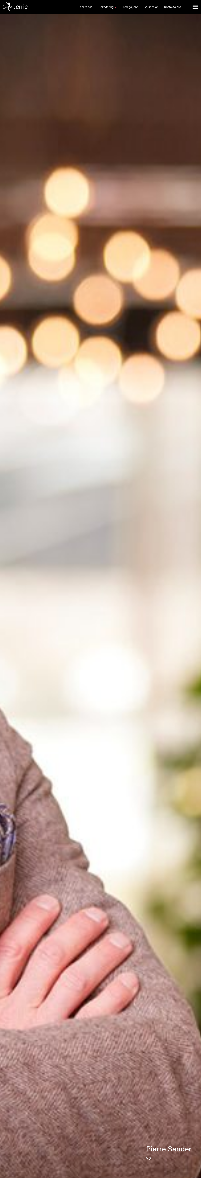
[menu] (195, 7)
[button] (85, 7)
